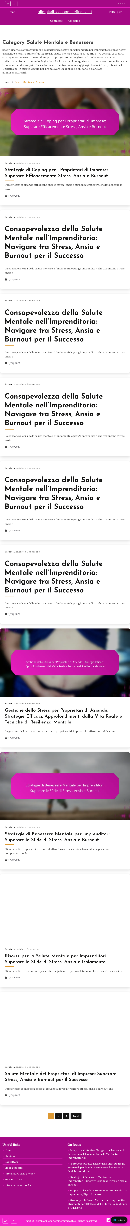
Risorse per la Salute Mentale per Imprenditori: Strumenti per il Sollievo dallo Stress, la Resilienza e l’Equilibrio (97, 1204)
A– (14, 3)
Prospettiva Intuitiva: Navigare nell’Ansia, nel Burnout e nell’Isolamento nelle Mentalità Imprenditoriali (96, 1154)
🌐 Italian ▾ (119, 1220)
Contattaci (56, 20)
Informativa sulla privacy (20, 1173)
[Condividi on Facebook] (109, 1221)
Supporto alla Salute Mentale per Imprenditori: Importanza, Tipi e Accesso (97, 1192)
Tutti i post (115, 11)
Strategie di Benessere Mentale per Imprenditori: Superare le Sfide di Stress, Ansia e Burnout (97, 1180)
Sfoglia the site (14, 1167)
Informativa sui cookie (18, 1185)
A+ (7, 3)
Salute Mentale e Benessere (22, 163)
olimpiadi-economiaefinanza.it (65, 11)
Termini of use (13, 1179)
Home (11, 11)
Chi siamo (74, 20)
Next (76, 1116)
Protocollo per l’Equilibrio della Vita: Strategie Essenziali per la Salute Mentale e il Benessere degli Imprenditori (96, 1167)
